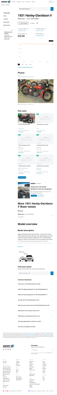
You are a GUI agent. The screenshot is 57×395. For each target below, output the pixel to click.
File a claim (4, 362)
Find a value (3, 4)
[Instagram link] (8, 349)
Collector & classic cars (7, 368)
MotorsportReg (18, 379)
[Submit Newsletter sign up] (52, 350)
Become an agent (5, 385)
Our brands (44, 365)
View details (20, 131)
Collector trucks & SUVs (7, 369)
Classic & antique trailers (7, 371)
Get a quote (34, 195)
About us (44, 362)
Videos (17, 369)
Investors (44, 371)
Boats (4, 375)
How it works (18, 365)
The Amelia (31, 381)
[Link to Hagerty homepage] (8, 346)
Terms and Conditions (34, 353)
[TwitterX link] (6, 349)
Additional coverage (6, 381)
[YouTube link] (10, 349)
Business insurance (6, 378)
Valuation (30, 362)
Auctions (17, 361)
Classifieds (18, 362)
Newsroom (44, 368)
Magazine (30, 368)
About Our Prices (31, 333)
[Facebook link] (3, 349)
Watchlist (7, 4)
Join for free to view (22, 30)
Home (44, 361)
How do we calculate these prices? (25, 67)
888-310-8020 (31, 375)
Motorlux (30, 385)
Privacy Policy (49, 352)
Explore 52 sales (22, 177)
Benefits (30, 365)
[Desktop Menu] (54, 2)
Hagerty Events (31, 379)
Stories (17, 371)
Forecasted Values (47, 334)
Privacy (44, 378)
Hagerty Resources (19, 378)
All (16, 372)
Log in (51, 1)
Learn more (41, 195)
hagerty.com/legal (31, 335)
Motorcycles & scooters (7, 372)
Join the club (31, 361)
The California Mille (32, 382)
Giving (44, 372)
